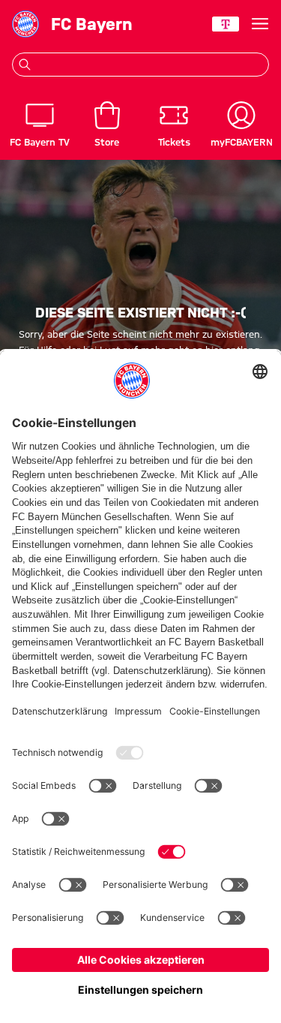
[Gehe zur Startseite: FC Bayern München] (25, 24)
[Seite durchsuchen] (25, 65)
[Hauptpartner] (225, 24)
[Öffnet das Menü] (260, 24)
